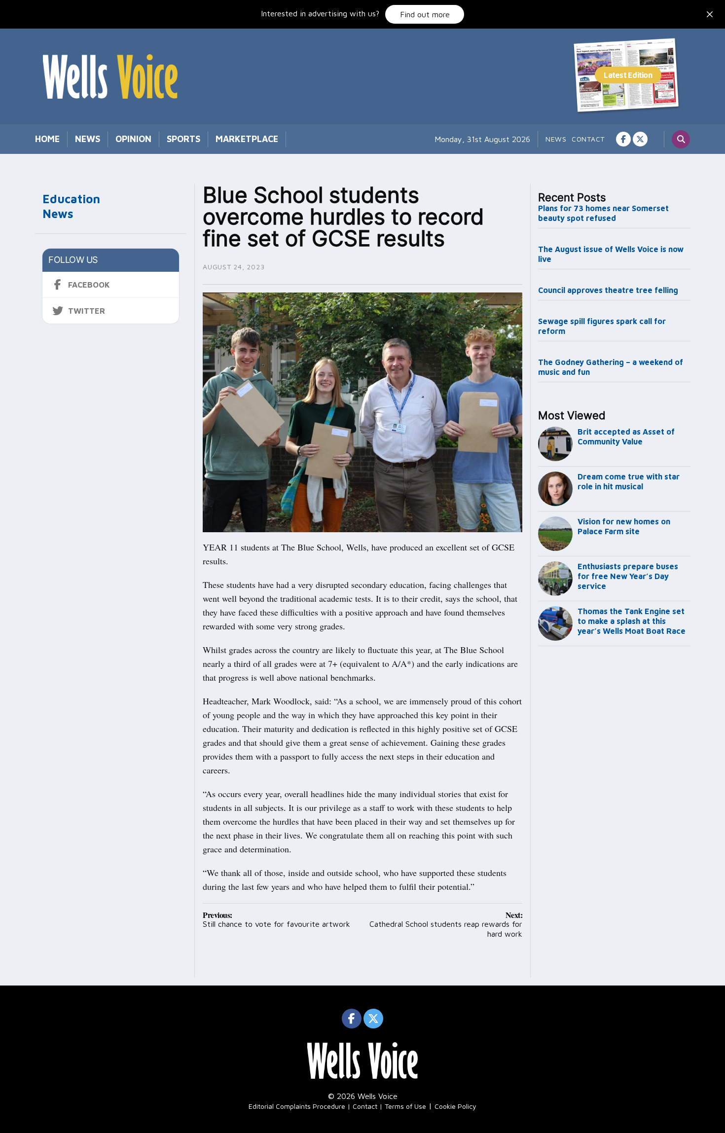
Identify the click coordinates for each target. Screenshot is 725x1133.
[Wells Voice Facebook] (623, 139)
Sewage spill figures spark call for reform (602, 326)
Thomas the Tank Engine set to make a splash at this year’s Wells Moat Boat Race (632, 621)
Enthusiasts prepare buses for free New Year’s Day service (628, 576)
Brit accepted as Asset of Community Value (626, 436)
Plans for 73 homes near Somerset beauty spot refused (603, 213)
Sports (183, 139)
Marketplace (247, 139)
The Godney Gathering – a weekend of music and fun (610, 367)
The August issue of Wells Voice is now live (611, 254)
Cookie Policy (455, 1106)
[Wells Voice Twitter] (640, 139)
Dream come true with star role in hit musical (629, 481)
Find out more (425, 14)
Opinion (133, 139)
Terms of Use (405, 1106)
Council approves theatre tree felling (608, 290)
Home (47, 139)
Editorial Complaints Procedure (297, 1106)
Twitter (86, 310)
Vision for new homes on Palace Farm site (624, 526)
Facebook (89, 284)
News (87, 139)
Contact (588, 139)
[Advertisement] (615, 814)
